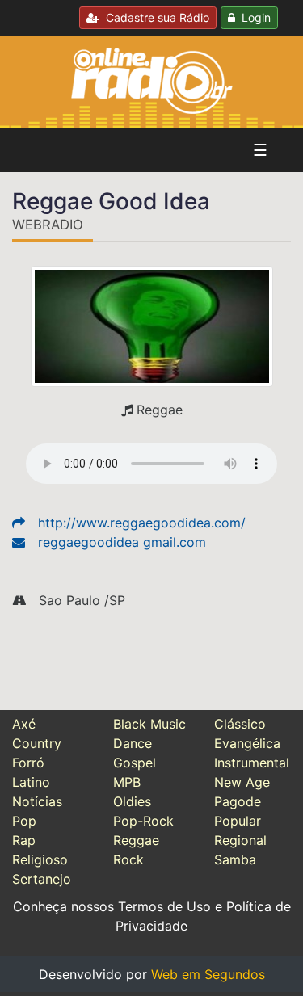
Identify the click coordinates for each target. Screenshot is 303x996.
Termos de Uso (164, 906)
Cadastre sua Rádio (154, 17)
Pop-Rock (143, 821)
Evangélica (247, 743)
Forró (28, 762)
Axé (24, 724)
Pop (24, 821)
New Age (242, 782)
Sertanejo (41, 879)
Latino (31, 782)
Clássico (240, 724)
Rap (24, 840)
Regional (240, 840)
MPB (127, 782)
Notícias (37, 801)
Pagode (237, 801)
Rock (128, 859)
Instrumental (251, 762)
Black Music (149, 724)
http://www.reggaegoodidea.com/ (142, 523)
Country (36, 743)
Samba (235, 859)
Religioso (40, 859)
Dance (132, 743)
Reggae (136, 840)
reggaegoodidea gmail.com (122, 542)
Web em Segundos (208, 974)
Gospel (134, 762)
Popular (237, 821)
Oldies (132, 801)
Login (253, 17)
